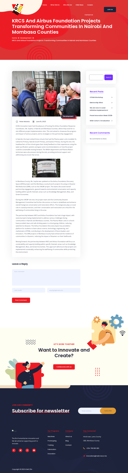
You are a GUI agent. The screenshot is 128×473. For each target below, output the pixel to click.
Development (68, 116)
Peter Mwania (24, 121)
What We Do (55, 5)
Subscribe (108, 411)
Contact (68, 445)
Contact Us (89, 15)
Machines (51, 436)
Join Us (110, 9)
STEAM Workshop (96, 97)
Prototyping (52, 441)
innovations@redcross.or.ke (96, 456)
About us (68, 436)
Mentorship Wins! (96, 103)
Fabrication (52, 449)
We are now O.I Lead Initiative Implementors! (99, 109)
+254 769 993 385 (92, 448)
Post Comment (21, 300)
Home (45, 5)
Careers (90, 5)
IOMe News (79, 5)
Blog (67, 441)
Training (51, 445)
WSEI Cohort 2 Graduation (100, 121)
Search (108, 77)
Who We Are (67, 5)
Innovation (51, 454)
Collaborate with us (64, 367)
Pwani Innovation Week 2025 (101, 115)
